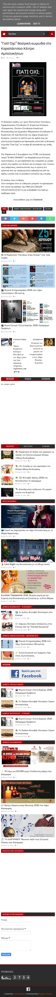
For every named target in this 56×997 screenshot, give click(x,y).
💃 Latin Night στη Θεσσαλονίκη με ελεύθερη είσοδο (25, 564)
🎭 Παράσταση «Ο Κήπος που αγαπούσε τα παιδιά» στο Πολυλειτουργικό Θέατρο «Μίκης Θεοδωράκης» (34, 455)
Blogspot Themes (45, 994)
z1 (4, 212)
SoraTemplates (19, 994)
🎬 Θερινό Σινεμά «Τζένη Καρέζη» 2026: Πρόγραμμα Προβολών (25, 327)
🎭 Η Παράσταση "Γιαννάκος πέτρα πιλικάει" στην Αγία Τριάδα (25, 256)
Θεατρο (48, 209)
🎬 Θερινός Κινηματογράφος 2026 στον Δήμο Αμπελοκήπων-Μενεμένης (21, 291)
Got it (36, 23)
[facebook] (28, 989)
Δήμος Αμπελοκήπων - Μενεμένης (28, 209)
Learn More (23, 23)
